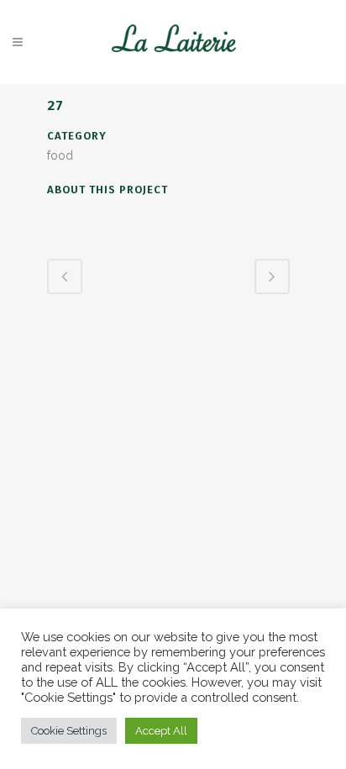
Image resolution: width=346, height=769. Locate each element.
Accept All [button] (161, 730)
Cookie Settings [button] (69, 730)
